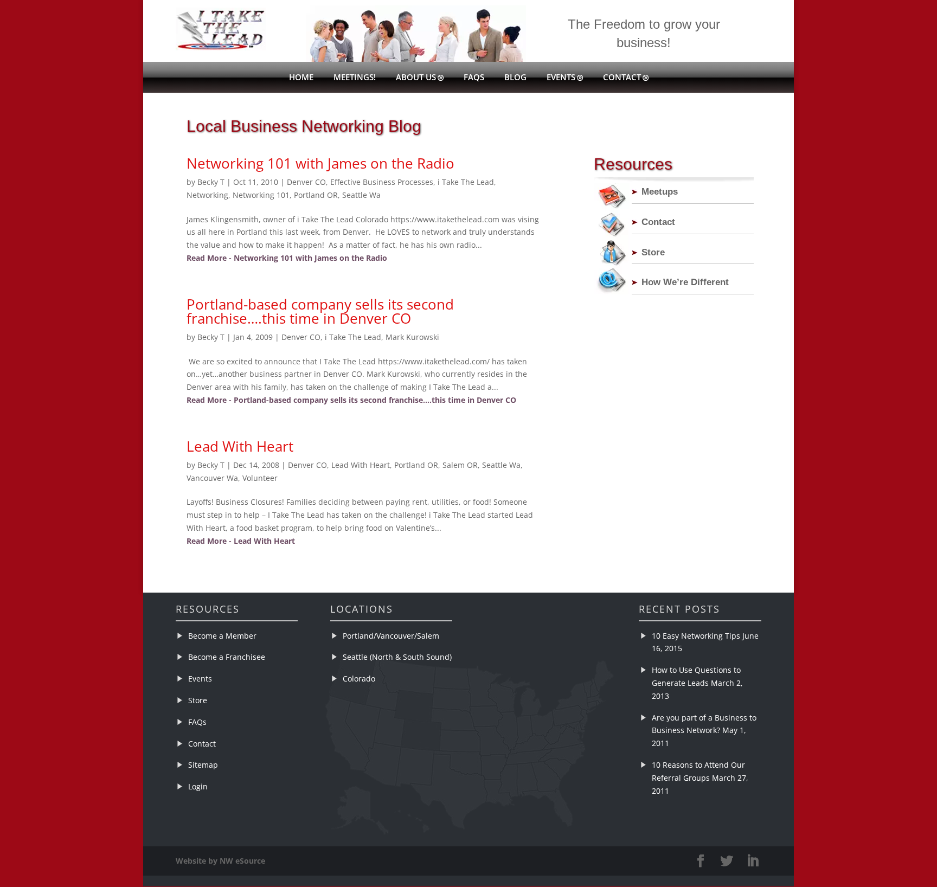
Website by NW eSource (220, 861)
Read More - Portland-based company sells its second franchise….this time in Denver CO (351, 400)
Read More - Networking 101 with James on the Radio (287, 258)
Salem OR (460, 465)
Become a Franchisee (226, 657)
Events (561, 77)
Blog (515, 77)
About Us (416, 77)
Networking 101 (261, 195)
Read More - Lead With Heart (241, 541)
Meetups (659, 192)
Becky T (210, 182)
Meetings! (354, 77)
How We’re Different (685, 282)
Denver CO (306, 182)
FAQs (474, 77)
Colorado (359, 678)
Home (301, 77)
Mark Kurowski (412, 337)
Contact (622, 77)
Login (198, 786)
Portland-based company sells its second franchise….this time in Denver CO (320, 311)
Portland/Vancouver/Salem (391, 636)
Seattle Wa (361, 195)
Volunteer (260, 478)
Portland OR (316, 195)
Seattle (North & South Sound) (397, 657)
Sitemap (203, 765)
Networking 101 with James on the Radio (320, 163)
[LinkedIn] (752, 861)
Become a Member (222, 636)
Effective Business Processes (381, 182)
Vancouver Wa (212, 478)
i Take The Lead (466, 182)
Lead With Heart (240, 446)
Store (653, 252)
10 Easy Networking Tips (696, 636)
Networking (207, 195)
